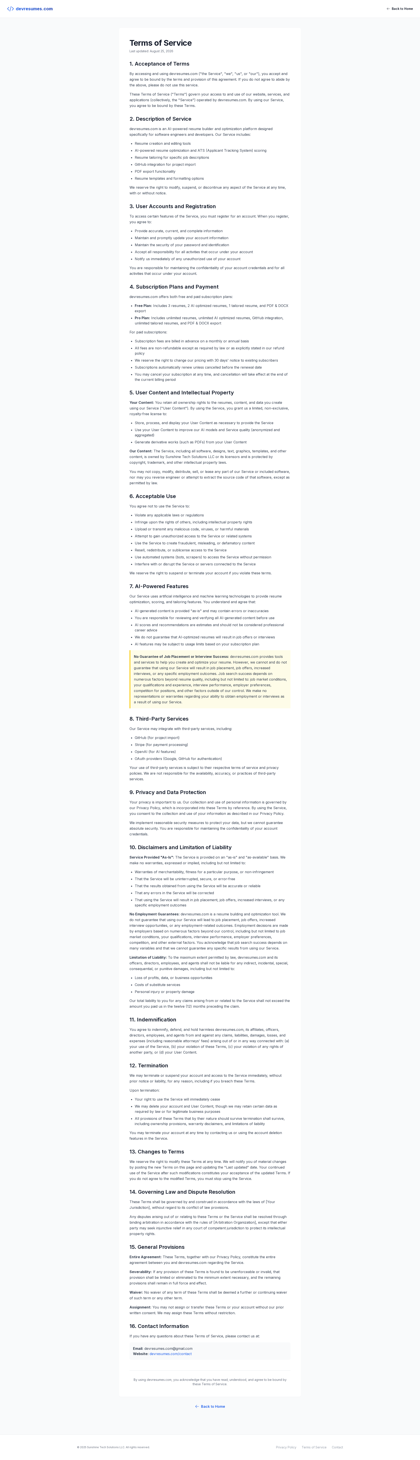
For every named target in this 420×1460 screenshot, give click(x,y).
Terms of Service (314, 1447)
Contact (337, 1447)
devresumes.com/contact (171, 1354)
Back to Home (402, 8)
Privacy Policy (286, 1447)
